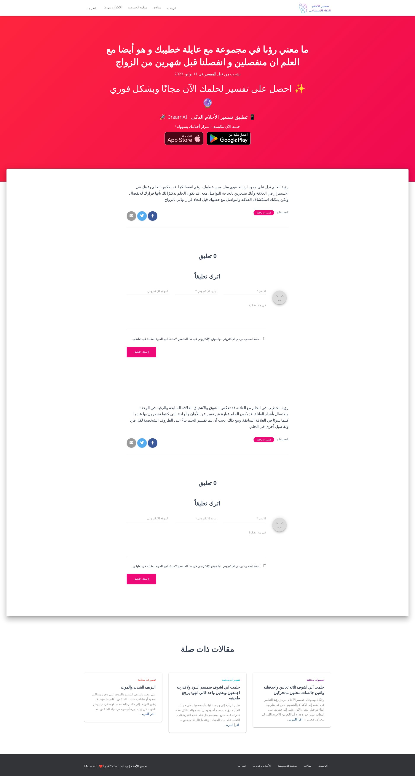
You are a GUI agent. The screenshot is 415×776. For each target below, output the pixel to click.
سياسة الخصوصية (137, 7)
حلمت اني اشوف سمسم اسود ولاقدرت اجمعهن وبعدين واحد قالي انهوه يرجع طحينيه (208, 692)
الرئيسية (172, 8)
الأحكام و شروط (112, 7)
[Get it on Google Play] (229, 138)
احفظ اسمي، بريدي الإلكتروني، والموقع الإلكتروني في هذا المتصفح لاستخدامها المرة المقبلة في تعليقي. (196, 339)
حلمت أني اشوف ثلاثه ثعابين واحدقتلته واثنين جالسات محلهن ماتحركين (293, 689)
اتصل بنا (92, 8)
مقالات (157, 7)
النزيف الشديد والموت (138, 687)
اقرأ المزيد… (294, 719)
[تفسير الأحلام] (315, 8)
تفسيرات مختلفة (264, 212)
